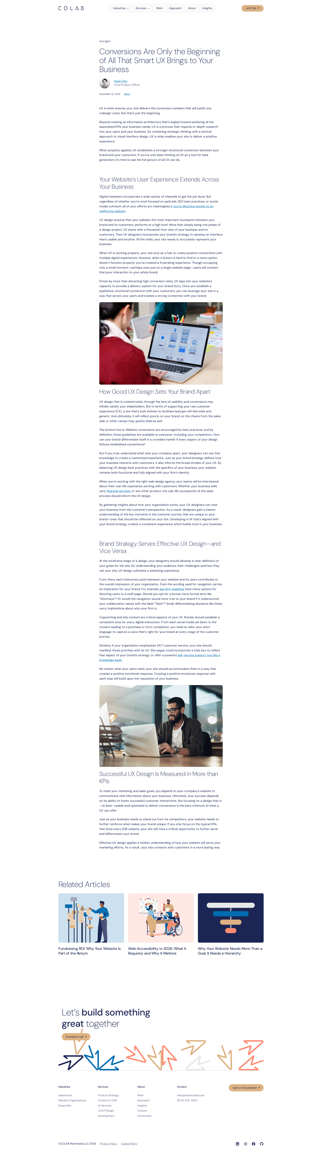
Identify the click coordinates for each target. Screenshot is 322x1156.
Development (106, 1116)
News (127, 94)
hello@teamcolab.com (191, 1095)
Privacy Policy (108, 1143)
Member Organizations (72, 1100)
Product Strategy (108, 1095)
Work (140, 1095)
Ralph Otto (120, 81)
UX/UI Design (106, 1110)
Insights (142, 1105)
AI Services (105, 1105)
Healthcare (65, 1095)
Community (144, 1116)
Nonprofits (64, 1105)
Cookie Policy (129, 1143)
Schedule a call (74, 1036)
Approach (143, 1100)
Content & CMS (107, 1100)
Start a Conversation (245, 1088)
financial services (118, 491)
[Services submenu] (150, 8)
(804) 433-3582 (187, 1100)
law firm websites (171, 589)
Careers (142, 1110)
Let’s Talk (251, 8)
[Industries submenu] (129, 8)
